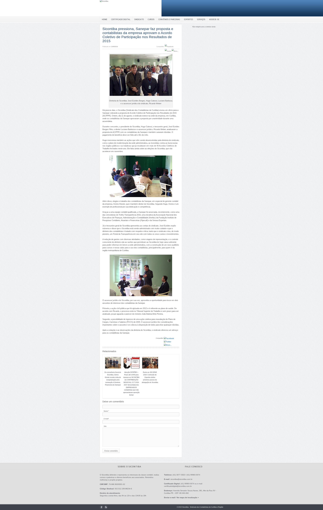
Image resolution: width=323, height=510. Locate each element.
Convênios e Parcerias (169, 19)
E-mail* (106, 419)
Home (104, 19)
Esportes (188, 19)
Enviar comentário (111, 451)
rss (105, 507)
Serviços (201, 19)
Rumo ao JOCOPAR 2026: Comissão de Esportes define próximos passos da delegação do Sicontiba (150, 377)
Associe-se (214, 19)
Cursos (151, 19)
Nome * (106, 411)
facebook (101, 507)
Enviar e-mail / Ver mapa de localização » (181, 497)
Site (105, 426)
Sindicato (139, 19)
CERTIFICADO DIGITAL (120, 19)
